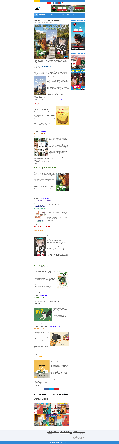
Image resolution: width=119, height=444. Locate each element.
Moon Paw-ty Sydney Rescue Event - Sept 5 (41, 0)
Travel (56, 14)
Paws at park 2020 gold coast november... (61, 394)
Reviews (52, 14)
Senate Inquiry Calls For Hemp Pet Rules (66, 0)
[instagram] (57, 3)
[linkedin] (60, 3)
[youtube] (62, 3)
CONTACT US (73, 14)
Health (36, 17)
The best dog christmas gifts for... (40, 394)
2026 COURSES (61, 14)
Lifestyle (46, 17)
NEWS (48, 14)
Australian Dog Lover (59, 442)
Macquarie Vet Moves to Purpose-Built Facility (54, 0)
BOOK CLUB (59, 17)
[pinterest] (59, 3)
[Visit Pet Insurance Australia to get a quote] (68, 8)
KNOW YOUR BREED (42, 14)
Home (37, 14)
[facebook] (53, 3)
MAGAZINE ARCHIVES (66, 17)
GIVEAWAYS (67, 14)
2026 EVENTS (53, 17)
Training (41, 17)
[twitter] (55, 3)
